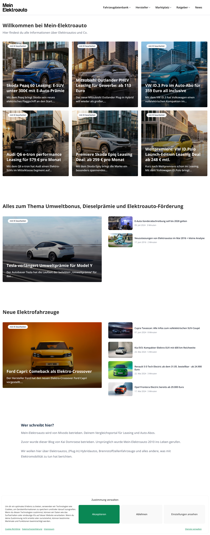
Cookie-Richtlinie (12, 529)
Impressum (49, 529)
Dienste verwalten (193, 529)
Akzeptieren (99, 514)
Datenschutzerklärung (32, 529)
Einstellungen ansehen (184, 514)
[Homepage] (15, 7)
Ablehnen (141, 514)
